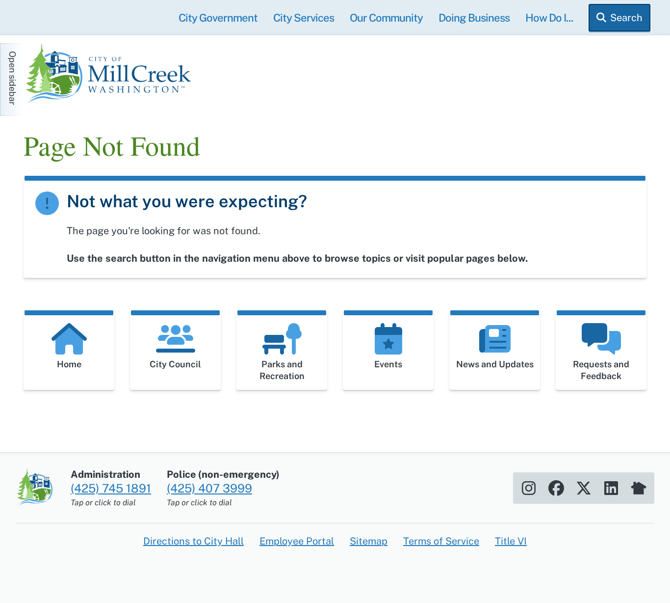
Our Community (386, 17)
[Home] (112, 74)
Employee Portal (296, 541)
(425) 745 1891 (111, 488)
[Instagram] (529, 488)
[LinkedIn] (611, 488)
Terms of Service (441, 541)
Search (626, 18)
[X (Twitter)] (583, 488)
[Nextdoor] (638, 488)
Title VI (511, 541)
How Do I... (549, 17)
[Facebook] (556, 488)
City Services (303, 17)
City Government (218, 17)
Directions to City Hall (193, 541)
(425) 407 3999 (209, 488)
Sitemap (368, 541)
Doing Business (474, 17)
